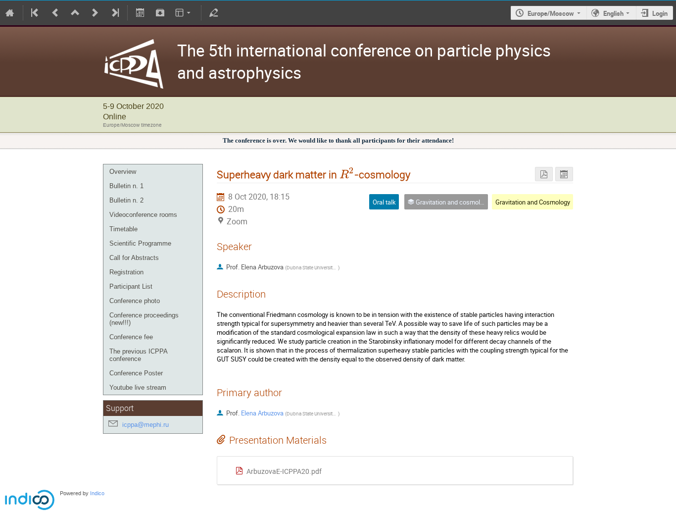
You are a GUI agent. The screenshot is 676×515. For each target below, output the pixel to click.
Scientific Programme (140, 243)
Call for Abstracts (134, 257)
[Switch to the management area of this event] (214, 12)
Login (660, 13)
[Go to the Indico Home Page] (10, 12)
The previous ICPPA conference (138, 355)
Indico (97, 493)
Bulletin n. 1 (126, 186)
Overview (122, 171)
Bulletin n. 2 (126, 200)
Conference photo (134, 301)
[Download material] (160, 12)
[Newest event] (114, 12)
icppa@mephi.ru (145, 424)
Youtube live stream (137, 387)
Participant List (130, 286)
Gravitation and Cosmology (532, 202)
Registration (126, 272)
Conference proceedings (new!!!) (144, 318)
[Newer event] (95, 12)
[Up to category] (75, 12)
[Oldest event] (36, 12)
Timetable (123, 229)
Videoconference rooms (143, 214)
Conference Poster (136, 373)
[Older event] (55, 12)
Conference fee (131, 337)
